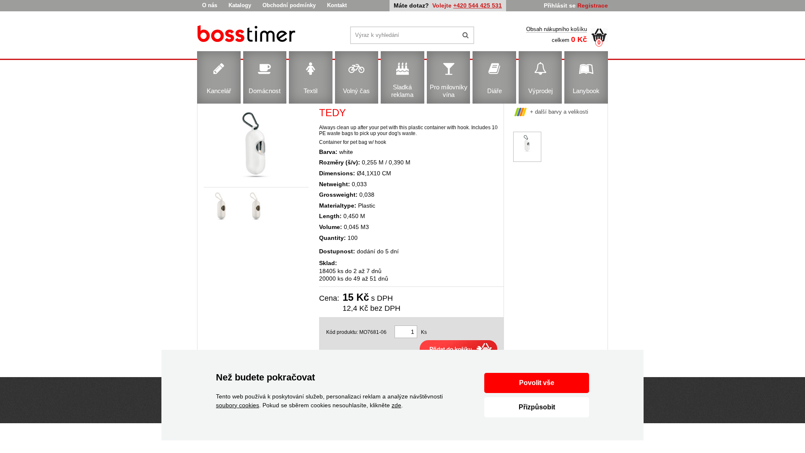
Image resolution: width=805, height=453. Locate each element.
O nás (209, 5)
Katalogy (240, 5)
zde (396, 405)
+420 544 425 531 (477, 5)
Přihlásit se (560, 5)
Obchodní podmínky (289, 5)
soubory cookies (237, 405)
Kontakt (337, 5)
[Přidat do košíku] (458, 349)
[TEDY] (247, 35)
